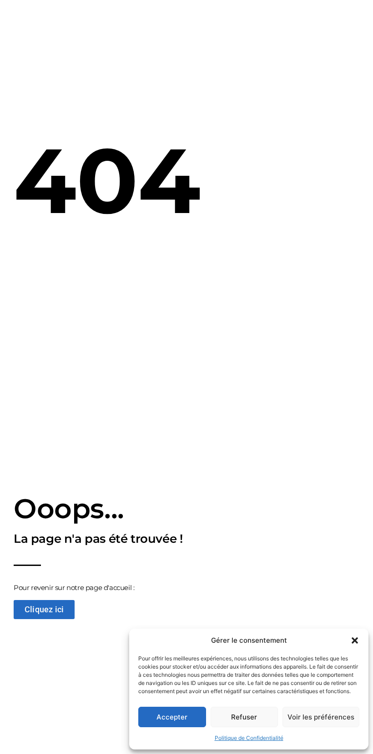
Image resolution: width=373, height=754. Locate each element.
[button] (354, 640)
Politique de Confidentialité (249, 737)
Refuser (244, 717)
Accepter (171, 717)
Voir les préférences (320, 717)
